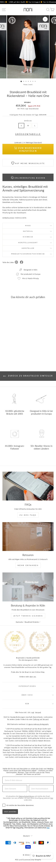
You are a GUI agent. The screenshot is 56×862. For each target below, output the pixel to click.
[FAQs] (28, 486)
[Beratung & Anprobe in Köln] (28, 586)
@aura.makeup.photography (38, 724)
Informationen (27, 686)
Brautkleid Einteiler (32, 622)
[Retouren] (28, 536)
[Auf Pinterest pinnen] (16, 262)
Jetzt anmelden (10, 812)
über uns (33, 677)
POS (17, 860)
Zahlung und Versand (40, 719)
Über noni (27, 695)
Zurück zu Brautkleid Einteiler (30, 376)
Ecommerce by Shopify (32, 860)
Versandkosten (34, 108)
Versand (38, 712)
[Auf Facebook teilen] (21, 262)
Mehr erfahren (28, 565)
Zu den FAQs (28, 515)
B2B (27, 703)
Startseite (19, 622)
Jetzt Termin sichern (28, 616)
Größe (28, 121)
